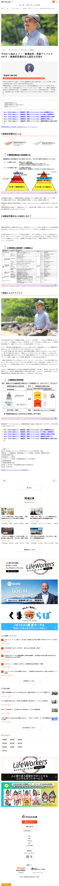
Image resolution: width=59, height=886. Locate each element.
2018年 (20, 747)
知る (20, 5)
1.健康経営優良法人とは (10, 103)
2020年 (4, 747)
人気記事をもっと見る (28, 681)
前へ (5, 481)
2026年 (4, 739)
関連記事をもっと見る (29, 549)
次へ (54, 481)
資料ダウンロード (30, 822)
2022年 (12, 743)
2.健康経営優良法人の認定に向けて (14, 105)
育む (23, 5)
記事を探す (28, 831)
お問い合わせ (29, 826)
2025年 (12, 739)
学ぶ (32, 5)
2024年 (20, 739)
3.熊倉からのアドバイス (11, 106)
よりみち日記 (37, 5)
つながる (28, 5)
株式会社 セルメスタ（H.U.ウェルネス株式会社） (15, 470)
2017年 (4, 750)
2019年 (12, 747)
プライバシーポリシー (29, 853)
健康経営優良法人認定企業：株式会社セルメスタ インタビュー (19, 127)
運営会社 (29, 850)
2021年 (20, 743)
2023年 (4, 743)
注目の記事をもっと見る (29, 727)
